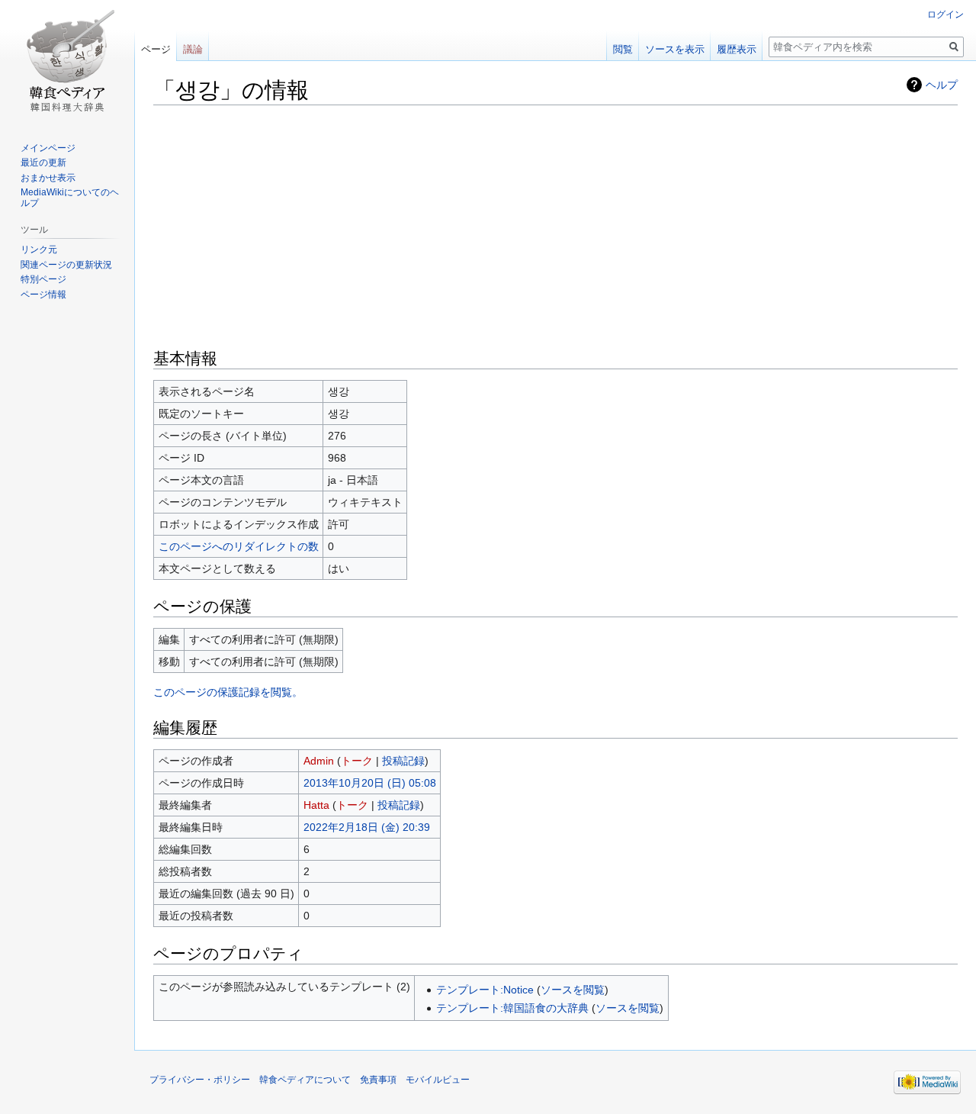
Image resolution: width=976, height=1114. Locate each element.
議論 (193, 49)
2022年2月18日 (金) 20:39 (366, 827)
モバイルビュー (438, 1079)
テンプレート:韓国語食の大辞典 (512, 1008)
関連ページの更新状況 (66, 264)
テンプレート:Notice (485, 990)
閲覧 (623, 49)
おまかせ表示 (48, 177)
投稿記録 (403, 761)
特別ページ (43, 279)
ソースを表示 (675, 49)
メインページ (48, 148)
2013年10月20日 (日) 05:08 (369, 783)
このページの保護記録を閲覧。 (228, 692)
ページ (156, 49)
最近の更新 (43, 162)
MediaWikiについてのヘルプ (70, 197)
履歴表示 (736, 49)
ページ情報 (43, 294)
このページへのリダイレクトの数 (239, 546)
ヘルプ (942, 85)
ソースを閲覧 (573, 990)
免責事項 (378, 1079)
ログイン (945, 14)
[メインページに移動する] (67, 61)
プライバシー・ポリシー (199, 1079)
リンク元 (39, 249)
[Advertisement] (555, 225)
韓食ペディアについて (305, 1079)
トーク (357, 761)
